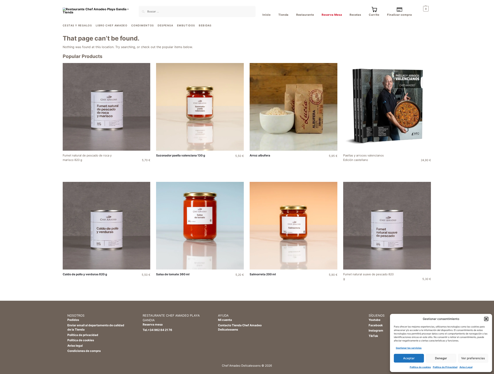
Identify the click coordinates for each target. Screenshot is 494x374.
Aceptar (409, 358)
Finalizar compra (399, 14)
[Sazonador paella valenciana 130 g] (200, 107)
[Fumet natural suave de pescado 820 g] (387, 225)
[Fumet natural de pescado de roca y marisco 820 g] (106, 107)
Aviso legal (75, 345)
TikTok (373, 336)
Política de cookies (420, 367)
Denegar (441, 358)
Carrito (374, 14)
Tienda (283, 14)
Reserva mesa (153, 324)
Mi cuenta (225, 320)
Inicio (266, 14)
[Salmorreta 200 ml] (293, 225)
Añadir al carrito (107, 168)
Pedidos (73, 320)
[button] (486, 319)
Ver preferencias (473, 358)
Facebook (376, 325)
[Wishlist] (144, 69)
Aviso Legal (465, 367)
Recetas (355, 14)
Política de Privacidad (445, 367)
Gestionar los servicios (409, 347)
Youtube (374, 320)
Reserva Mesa (332, 14)
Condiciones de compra (84, 351)
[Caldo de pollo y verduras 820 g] (106, 225)
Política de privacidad (82, 335)
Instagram (376, 330)
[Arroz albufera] (293, 107)
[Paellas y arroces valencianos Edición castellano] (387, 107)
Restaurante (305, 14)
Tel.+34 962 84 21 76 (157, 330)
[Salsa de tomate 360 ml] (200, 225)
